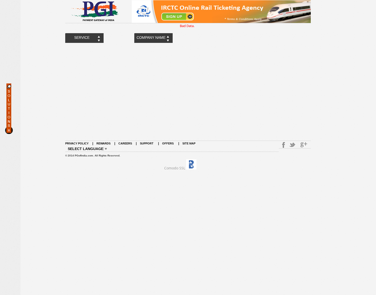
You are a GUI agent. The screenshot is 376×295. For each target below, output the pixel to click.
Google (304, 145)
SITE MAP (188, 143)
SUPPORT (147, 143)
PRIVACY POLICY (77, 143)
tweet (293, 145)
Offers (167, 143)
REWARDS (103, 143)
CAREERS (125, 143)
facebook (282, 145)
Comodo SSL (174, 168)
